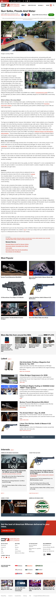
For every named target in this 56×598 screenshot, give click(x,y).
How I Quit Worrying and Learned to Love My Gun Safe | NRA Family (20, 346)
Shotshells (13, 474)
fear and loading (21, 238)
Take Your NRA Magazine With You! (6, 588)
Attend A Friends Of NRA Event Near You (48, 588)
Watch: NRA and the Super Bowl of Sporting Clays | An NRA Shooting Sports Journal (13, 477)
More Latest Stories (33, 437)
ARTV (2, 493)
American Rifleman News (36, 498)
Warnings (25, 595)
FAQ (2, 549)
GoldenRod (4, 146)
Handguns (9, 15)
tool (25, 230)
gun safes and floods (30, 238)
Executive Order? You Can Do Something (17, 250)
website (33, 174)
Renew (14, 1)
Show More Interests (35, 515)
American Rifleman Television (9, 453)
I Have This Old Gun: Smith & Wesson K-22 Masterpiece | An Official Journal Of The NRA (41, 472)
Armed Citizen (23, 420)
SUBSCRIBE (7, 530)
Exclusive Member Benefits (48, 547)
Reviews (40, 5)
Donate (18, 1)
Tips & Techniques (26, 371)
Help (2, 551)
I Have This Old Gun (26, 430)
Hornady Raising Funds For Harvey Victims (17, 244)
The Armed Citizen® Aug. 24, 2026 (32, 413)
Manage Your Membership (48, 551)
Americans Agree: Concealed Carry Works (17, 246)
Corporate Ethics (18, 595)
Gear (23, 382)
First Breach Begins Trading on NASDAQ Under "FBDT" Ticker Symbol (37, 387)
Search (2, 553)
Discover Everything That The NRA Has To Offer (35, 589)
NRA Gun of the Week (19, 553)
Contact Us (3, 547)
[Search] (53, 5)
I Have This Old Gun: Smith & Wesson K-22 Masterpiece (35, 424)
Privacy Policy (3, 595)
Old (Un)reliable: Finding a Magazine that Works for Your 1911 (35, 363)
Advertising (3, 545)
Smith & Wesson (42, 475)
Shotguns (17, 15)
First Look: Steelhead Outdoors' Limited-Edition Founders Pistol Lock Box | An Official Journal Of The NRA (7, 348)
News (23, 5)
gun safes (47, 238)
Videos (16, 549)
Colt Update (9, 248)
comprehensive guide (41, 92)
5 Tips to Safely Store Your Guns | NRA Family (48, 346)
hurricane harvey (10, 239)
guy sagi (7, 238)
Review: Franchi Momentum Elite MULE (34, 402)
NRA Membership (46, 545)
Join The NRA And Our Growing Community (20, 589)
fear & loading (13, 238)
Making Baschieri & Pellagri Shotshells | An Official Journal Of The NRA (14, 471)
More (9, 359)
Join (11, 1)
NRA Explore (31, 551)
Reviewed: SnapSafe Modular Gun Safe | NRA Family (34, 346)
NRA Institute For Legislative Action (35, 549)
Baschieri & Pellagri (6, 474)
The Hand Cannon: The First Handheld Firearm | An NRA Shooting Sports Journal (41, 479)
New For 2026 (32, 5)
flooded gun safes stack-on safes (24, 239)
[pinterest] (28, 14)
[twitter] (25, 14)
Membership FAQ (46, 549)
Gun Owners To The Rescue (13, 252)
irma (15, 239)
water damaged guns (40, 238)
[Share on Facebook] (22, 14)
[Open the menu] (51, 5)
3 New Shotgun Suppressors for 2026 (34, 375)
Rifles (13, 15)
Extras (5, 15)
